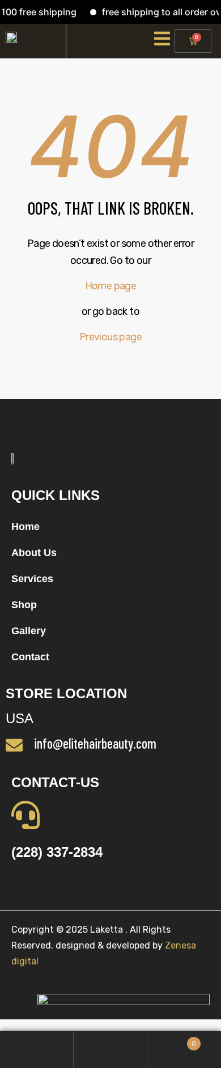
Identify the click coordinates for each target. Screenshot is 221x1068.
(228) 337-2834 (57, 852)
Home (25, 526)
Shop (24, 604)
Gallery (28, 630)
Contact (30, 657)
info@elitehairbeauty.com (95, 743)
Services (32, 578)
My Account (37, 1049)
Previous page (110, 337)
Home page (111, 286)
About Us (34, 552)
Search (110, 1049)
